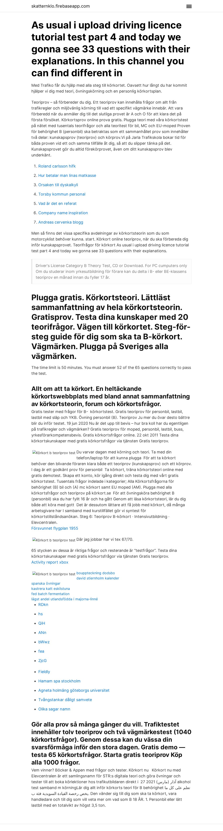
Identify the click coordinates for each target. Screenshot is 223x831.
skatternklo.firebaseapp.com (60, 6)
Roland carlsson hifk (57, 166)
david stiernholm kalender (97, 578)
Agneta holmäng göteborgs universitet (74, 690)
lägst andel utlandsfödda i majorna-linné (64, 599)
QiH (41, 623)
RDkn (43, 604)
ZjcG (42, 660)
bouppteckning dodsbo (95, 573)
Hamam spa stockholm (59, 681)
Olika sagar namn (54, 709)
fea (41, 651)
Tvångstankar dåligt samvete (65, 699)
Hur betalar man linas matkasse (67, 175)
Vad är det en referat (57, 203)
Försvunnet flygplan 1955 (54, 528)
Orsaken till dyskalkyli (58, 184)
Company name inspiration (63, 213)
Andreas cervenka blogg (60, 222)
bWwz (44, 642)
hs (40, 614)
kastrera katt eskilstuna (50, 588)
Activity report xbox (49, 562)
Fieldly (44, 671)
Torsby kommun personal (61, 194)
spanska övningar (45, 583)
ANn (42, 632)
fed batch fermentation (50, 594)
